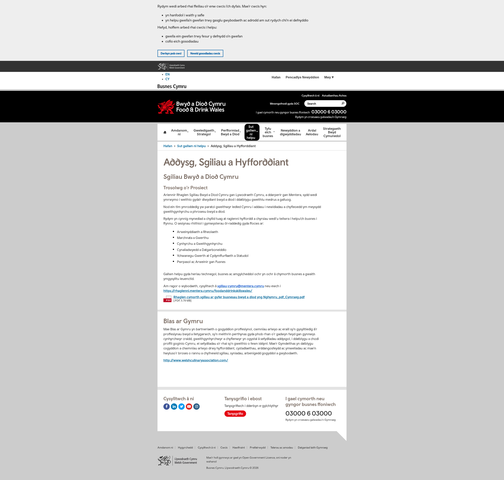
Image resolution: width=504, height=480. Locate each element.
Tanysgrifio (235, 414)
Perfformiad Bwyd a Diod (230, 132)
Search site (341, 103)
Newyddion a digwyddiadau (290, 132)
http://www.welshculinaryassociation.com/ (195, 360)
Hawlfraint (239, 447)
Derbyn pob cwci (171, 53)
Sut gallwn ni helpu (251, 132)
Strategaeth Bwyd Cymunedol (332, 132)
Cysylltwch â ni (207, 447)
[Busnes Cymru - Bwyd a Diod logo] (191, 106)
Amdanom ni (179, 132)
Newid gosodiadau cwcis (205, 53)
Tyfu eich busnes (268, 132)
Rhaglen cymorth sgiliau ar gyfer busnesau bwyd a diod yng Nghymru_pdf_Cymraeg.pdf (239, 297)
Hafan (167, 146)
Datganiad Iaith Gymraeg (313, 447)
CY (167, 79)
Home (164, 132)
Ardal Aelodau (312, 132)
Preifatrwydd (258, 447)
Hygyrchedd (185, 447)
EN (167, 74)
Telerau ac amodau (282, 447)
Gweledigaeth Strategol (204, 132)
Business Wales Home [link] (173, 86)
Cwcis (224, 447)
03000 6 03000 (328, 111)
